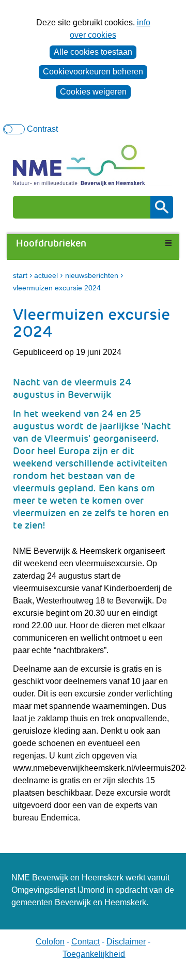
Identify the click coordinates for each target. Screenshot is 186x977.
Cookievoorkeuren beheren (93, 71)
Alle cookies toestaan (93, 52)
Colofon (50, 941)
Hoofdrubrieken (52, 244)
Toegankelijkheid (94, 954)
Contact (85, 941)
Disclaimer (126, 941)
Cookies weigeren (93, 91)
